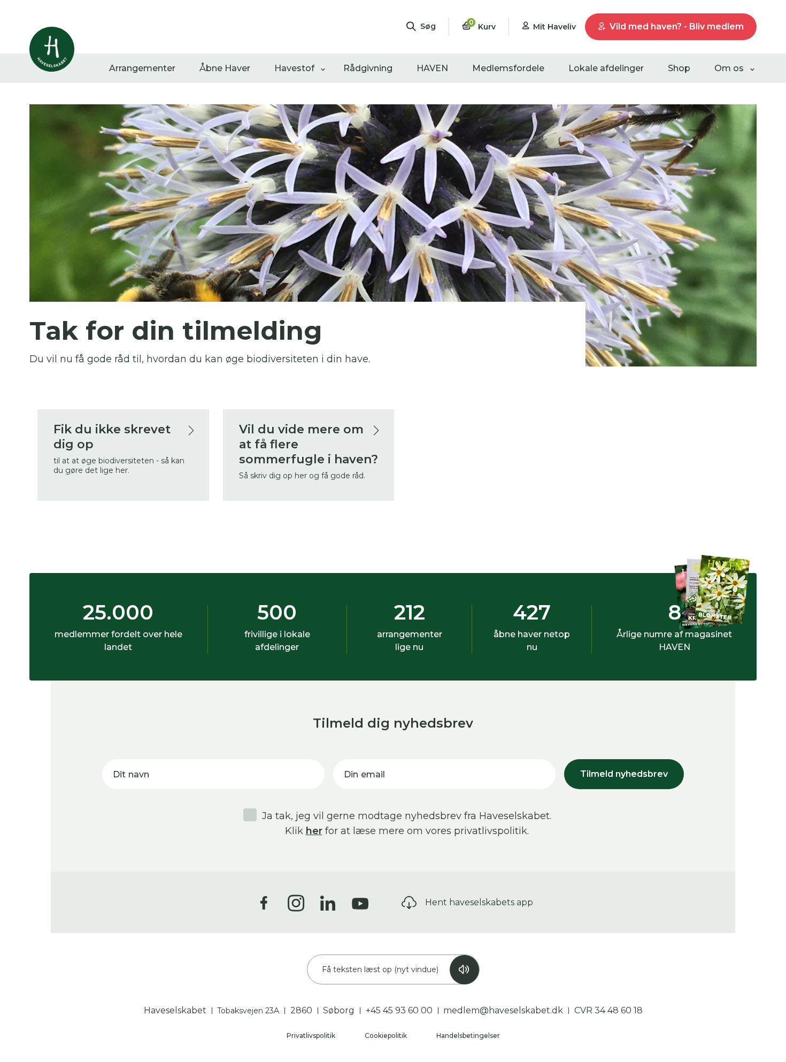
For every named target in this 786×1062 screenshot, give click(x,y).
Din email (364, 774)
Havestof (294, 68)
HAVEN (432, 68)
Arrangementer (142, 68)
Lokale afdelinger (606, 68)
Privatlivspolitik (312, 1036)
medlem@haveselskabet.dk (503, 1010)
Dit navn (131, 774)
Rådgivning (367, 68)
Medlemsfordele (508, 68)
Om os (729, 68)
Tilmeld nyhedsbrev (624, 774)
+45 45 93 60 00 (399, 1010)
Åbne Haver (224, 68)
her (314, 831)
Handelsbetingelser (468, 1036)
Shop (679, 68)
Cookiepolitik (387, 1036)
